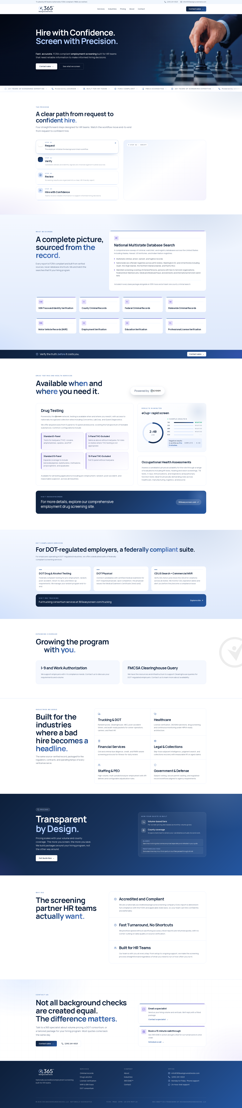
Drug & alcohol (86, 1077)
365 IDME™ (128, 1081)
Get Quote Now (46, 858)
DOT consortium (87, 1088)
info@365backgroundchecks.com (194, 2)
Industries (128, 1077)
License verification (88, 1081)
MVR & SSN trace (87, 1084)
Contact (127, 1084)
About (126, 1073)
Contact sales (196, 9)
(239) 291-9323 (172, 2)
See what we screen (71, 66)
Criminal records (87, 1073)
